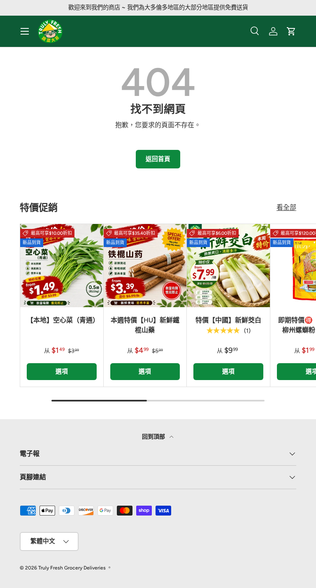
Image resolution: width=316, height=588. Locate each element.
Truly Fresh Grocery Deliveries (72, 568)
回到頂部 (154, 436)
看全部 (286, 207)
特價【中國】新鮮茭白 (228, 320)
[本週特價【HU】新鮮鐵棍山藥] (145, 265)
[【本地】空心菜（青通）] (61, 265)
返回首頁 (158, 159)
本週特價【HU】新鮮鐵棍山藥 (145, 325)
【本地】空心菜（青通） (63, 320)
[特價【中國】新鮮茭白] (228, 265)
